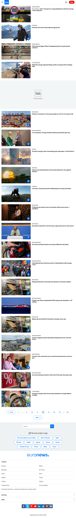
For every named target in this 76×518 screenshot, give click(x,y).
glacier (38, 442)
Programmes (5, 485)
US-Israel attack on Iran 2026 (26, 438)
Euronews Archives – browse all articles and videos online (18, 489)
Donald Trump (24, 446)
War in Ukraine (45, 438)
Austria (34, 25)
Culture (3, 481)
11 (37, 412)
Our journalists (43, 485)
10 (32, 412)
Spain (57, 438)
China (54, 446)
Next (37, 417)
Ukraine (34, 167)
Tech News (35, 391)
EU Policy (42, 469)
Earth (3, 473)
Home (34, 149)
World (41, 466)
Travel (41, 477)
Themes (3, 461)
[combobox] (38, 426)
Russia (58, 442)
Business (4, 469)
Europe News (36, 130)
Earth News (36, 6)
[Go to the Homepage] (6, 2)
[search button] (52, 426)
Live (71, 2)
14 (54, 412)
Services (4, 495)
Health (29, 442)
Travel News (36, 62)
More (3, 499)
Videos (41, 481)
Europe (3, 466)
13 (48, 412)
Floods (48, 442)
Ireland (34, 186)
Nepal (45, 446)
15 (60, 412)
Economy (35, 112)
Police (36, 446)
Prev (11, 412)
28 (67, 412)
